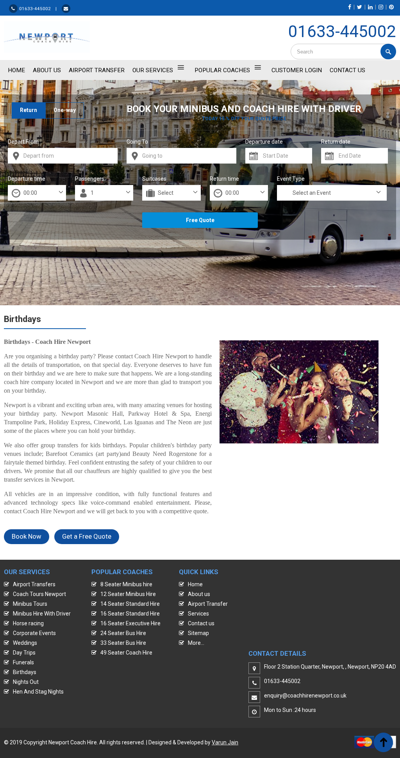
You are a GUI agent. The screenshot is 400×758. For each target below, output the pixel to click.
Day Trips (24, 652)
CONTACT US (347, 70)
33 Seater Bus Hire (123, 643)
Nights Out (26, 682)
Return (28, 110)
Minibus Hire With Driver (42, 613)
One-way (65, 110)
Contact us (201, 623)
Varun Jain (225, 742)
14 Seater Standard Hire (130, 604)
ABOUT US (47, 70)
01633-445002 (342, 31)
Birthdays (24, 672)
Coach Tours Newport (39, 594)
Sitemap (198, 633)
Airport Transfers (34, 584)
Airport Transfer (97, 70)
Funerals (23, 662)
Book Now (26, 536)
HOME (16, 70)
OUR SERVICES (152, 70)
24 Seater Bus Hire (123, 633)
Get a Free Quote (86, 536)
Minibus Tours (30, 604)
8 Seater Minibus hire (126, 584)
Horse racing (28, 623)
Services (198, 613)
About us (199, 594)
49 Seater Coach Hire (126, 652)
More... (196, 643)
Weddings (25, 643)
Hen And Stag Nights (38, 692)
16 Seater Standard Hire (130, 613)
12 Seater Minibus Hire (128, 594)
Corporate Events (34, 633)
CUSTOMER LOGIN (296, 70)
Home (195, 584)
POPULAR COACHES (222, 70)
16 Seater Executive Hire (130, 623)
